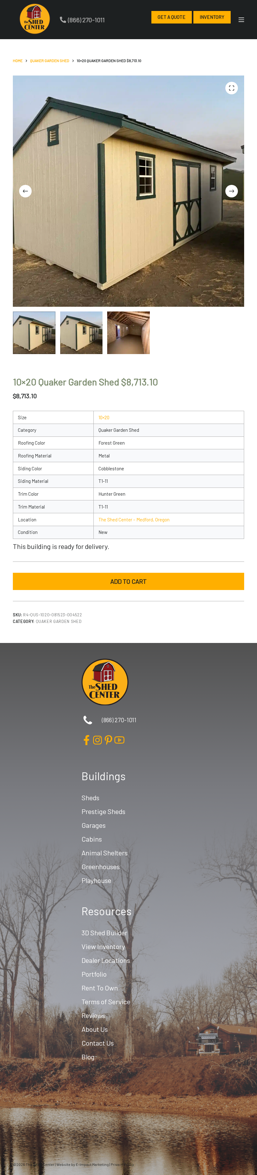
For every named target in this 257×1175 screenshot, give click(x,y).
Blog (88, 1056)
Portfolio (94, 974)
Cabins (91, 839)
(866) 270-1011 (86, 20)
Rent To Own (99, 988)
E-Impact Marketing (92, 1164)
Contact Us (97, 1043)
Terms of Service (105, 1001)
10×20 (103, 417)
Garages (93, 825)
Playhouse (96, 880)
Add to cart (128, 581)
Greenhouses (100, 866)
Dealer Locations (105, 960)
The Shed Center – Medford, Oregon (134, 519)
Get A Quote (172, 17)
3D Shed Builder (104, 932)
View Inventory (103, 946)
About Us (94, 1029)
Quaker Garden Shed (59, 621)
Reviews (93, 1015)
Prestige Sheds (103, 811)
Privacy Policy (122, 1164)
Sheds (90, 797)
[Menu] (241, 20)
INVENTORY (212, 17)
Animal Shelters (104, 853)
